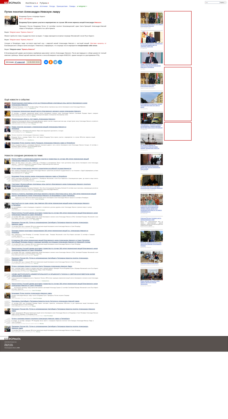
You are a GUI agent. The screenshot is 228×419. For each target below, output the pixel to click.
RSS (18, 347)
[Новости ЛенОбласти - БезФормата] (10, 2)
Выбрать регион (8, 345)
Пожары (72, 6)
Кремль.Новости (28, 49)
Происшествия (62, 6)
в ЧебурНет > (82, 6)
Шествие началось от (98, 43)
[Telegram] (55, 62)
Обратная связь (8, 344)
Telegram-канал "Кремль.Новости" (21, 32)
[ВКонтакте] (46, 62)
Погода (52, 6)
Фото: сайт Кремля (26, 19)
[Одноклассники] (51, 62)
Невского (97, 22)
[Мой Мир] (60, 62)
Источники (44, 6)
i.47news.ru (10, 25)
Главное (28, 6)
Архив (35, 6)
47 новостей (20, 62)
